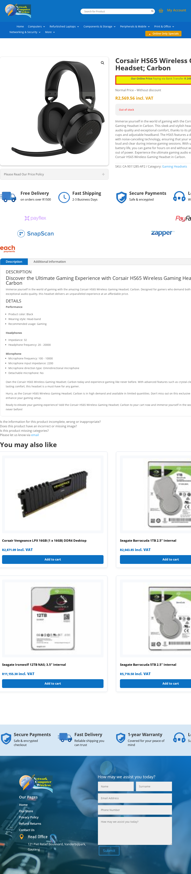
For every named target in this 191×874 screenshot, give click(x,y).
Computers (35, 26)
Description (14, 262)
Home (20, 26)
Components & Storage (98, 26)
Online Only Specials (166, 33)
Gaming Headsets (174, 166)
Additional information (50, 262)
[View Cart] (161, 11)
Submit (109, 850)
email (35, 435)
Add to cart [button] (53, 559)
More (48, 32)
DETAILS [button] (13, 301)
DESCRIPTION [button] (19, 271)
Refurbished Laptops (63, 26)
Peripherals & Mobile (133, 26)
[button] (102, 63)
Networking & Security (23, 32)
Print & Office (162, 26)
